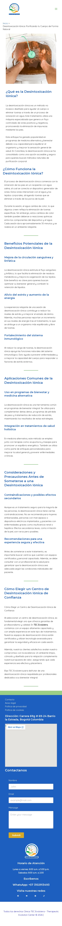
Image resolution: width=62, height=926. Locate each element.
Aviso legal (10, 703)
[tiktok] (44, 896)
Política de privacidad (16, 706)
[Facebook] (18, 896)
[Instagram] (35, 896)
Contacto (9, 699)
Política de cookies (14, 710)
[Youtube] (26, 896)
